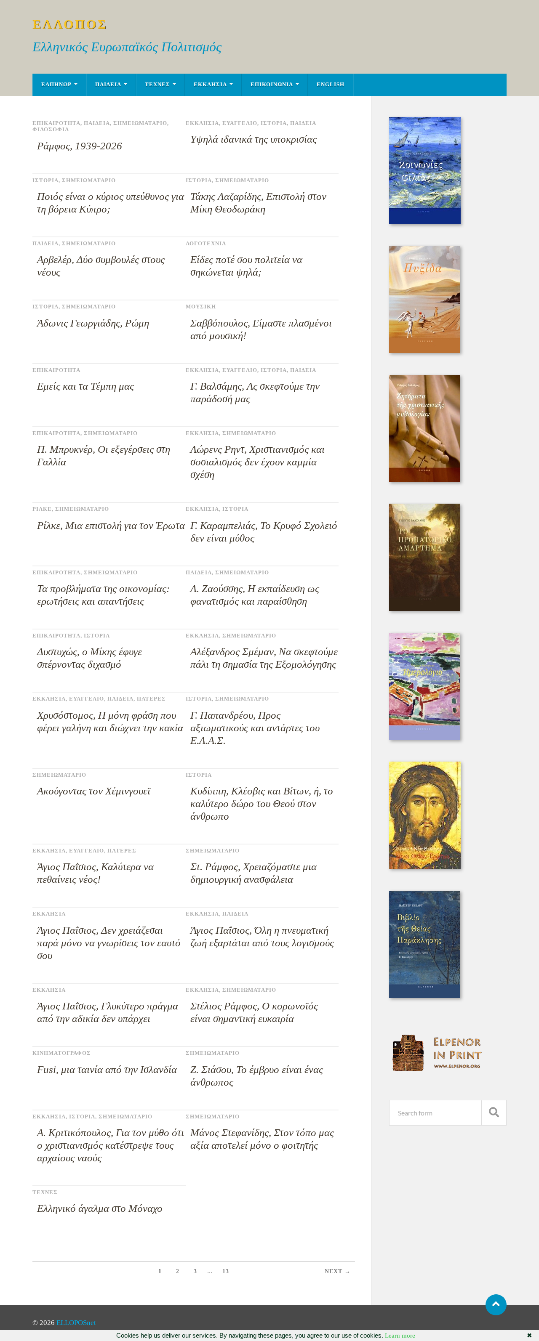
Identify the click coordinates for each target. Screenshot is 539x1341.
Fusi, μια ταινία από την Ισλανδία (107, 1069)
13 (225, 1271)
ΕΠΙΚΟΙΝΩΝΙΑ (272, 85)
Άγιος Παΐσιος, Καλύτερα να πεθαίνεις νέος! (95, 873)
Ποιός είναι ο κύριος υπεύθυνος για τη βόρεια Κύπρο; (110, 203)
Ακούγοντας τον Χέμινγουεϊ (93, 791)
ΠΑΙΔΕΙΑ (108, 85)
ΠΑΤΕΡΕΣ (151, 699)
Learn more (400, 1335)
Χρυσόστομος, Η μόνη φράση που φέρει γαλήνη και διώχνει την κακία (110, 721)
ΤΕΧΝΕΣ (157, 85)
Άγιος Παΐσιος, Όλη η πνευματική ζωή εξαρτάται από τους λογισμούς (262, 936)
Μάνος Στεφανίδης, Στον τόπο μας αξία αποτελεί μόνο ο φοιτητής (262, 1139)
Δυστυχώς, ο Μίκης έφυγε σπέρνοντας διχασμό (89, 658)
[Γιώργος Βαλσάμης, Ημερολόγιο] (424, 737)
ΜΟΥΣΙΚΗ (201, 307)
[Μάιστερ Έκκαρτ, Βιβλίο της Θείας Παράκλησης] (424, 995)
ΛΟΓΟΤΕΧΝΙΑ (206, 244)
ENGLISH (330, 85)
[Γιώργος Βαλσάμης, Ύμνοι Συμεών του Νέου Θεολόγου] (425, 866)
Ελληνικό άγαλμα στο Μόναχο (100, 1208)
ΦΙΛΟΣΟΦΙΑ (50, 130)
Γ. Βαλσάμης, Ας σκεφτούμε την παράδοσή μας (255, 392)
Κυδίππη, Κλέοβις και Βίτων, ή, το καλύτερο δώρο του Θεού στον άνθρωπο (261, 803)
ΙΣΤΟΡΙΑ (274, 123)
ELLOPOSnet (76, 1323)
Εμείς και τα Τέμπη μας (85, 386)
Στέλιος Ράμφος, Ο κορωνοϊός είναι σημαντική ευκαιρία (254, 1012)
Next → (338, 1271)
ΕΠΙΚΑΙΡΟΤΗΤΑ (56, 123)
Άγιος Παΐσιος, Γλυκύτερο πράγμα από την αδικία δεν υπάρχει (107, 1012)
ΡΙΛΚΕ (42, 509)
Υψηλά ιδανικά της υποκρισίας (253, 139)
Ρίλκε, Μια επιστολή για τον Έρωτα (111, 525)
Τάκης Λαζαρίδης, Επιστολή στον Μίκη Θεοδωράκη (258, 203)
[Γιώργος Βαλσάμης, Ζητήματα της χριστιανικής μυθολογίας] (424, 479)
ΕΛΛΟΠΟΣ (70, 24)
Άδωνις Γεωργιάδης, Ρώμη (93, 323)
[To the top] (496, 1304)
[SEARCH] (494, 1113)
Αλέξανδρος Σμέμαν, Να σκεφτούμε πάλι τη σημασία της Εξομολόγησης (264, 658)
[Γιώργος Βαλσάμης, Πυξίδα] (424, 350)
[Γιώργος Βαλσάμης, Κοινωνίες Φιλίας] (425, 222)
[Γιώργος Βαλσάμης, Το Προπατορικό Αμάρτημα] (424, 608)
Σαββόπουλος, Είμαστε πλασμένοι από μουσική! (261, 329)
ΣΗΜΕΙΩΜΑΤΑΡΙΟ (140, 123)
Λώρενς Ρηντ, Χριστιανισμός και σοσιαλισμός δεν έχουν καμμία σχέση (257, 461)
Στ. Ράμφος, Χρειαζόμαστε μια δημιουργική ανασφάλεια (253, 873)
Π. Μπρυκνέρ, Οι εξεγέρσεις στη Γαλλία (103, 455)
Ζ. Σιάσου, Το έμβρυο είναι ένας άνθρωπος (256, 1076)
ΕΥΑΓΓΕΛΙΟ (239, 123)
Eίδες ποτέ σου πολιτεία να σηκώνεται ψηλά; (246, 266)
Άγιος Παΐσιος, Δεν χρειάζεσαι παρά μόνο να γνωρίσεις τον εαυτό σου (109, 942)
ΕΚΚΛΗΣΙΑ (210, 85)
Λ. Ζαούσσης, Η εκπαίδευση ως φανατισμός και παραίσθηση (254, 595)
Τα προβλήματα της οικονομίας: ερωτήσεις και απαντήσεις (103, 595)
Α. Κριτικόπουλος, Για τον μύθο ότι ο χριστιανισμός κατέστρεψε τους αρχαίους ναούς (110, 1145)
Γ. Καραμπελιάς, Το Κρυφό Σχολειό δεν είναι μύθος (263, 532)
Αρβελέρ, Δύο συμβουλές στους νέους (101, 266)
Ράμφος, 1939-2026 (79, 145)
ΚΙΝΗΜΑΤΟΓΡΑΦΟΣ (61, 1053)
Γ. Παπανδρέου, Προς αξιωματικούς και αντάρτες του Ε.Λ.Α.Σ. (255, 727)
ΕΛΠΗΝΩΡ (56, 85)
